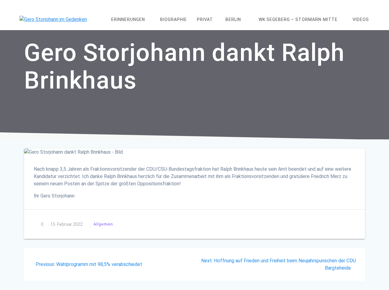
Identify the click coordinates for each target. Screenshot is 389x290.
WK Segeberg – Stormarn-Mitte (298, 19)
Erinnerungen (128, 19)
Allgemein (103, 224)
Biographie (173, 19)
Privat (205, 19)
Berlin (233, 19)
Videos (361, 19)
